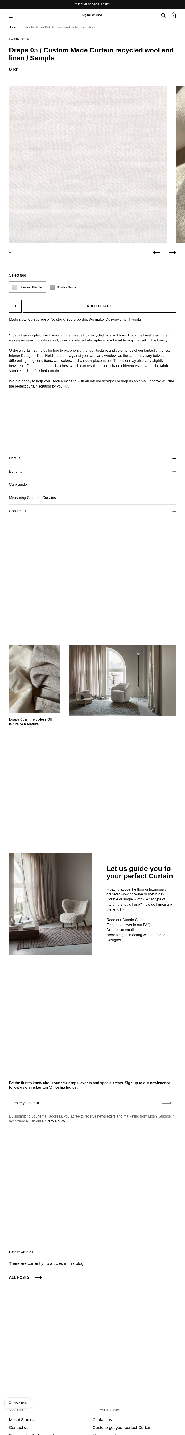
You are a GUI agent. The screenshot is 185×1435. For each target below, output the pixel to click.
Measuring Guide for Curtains (32, 498)
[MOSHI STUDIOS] (92, 15)
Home (12, 27)
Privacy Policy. (54, 1121)
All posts (19, 1277)
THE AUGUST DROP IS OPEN (92, 4)
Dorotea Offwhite (31, 287)
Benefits (15, 471)
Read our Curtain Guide (125, 920)
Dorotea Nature (66, 287)
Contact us (17, 511)
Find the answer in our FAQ (128, 925)
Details (14, 458)
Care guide (18, 484)
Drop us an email (120, 930)
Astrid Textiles (20, 38)
